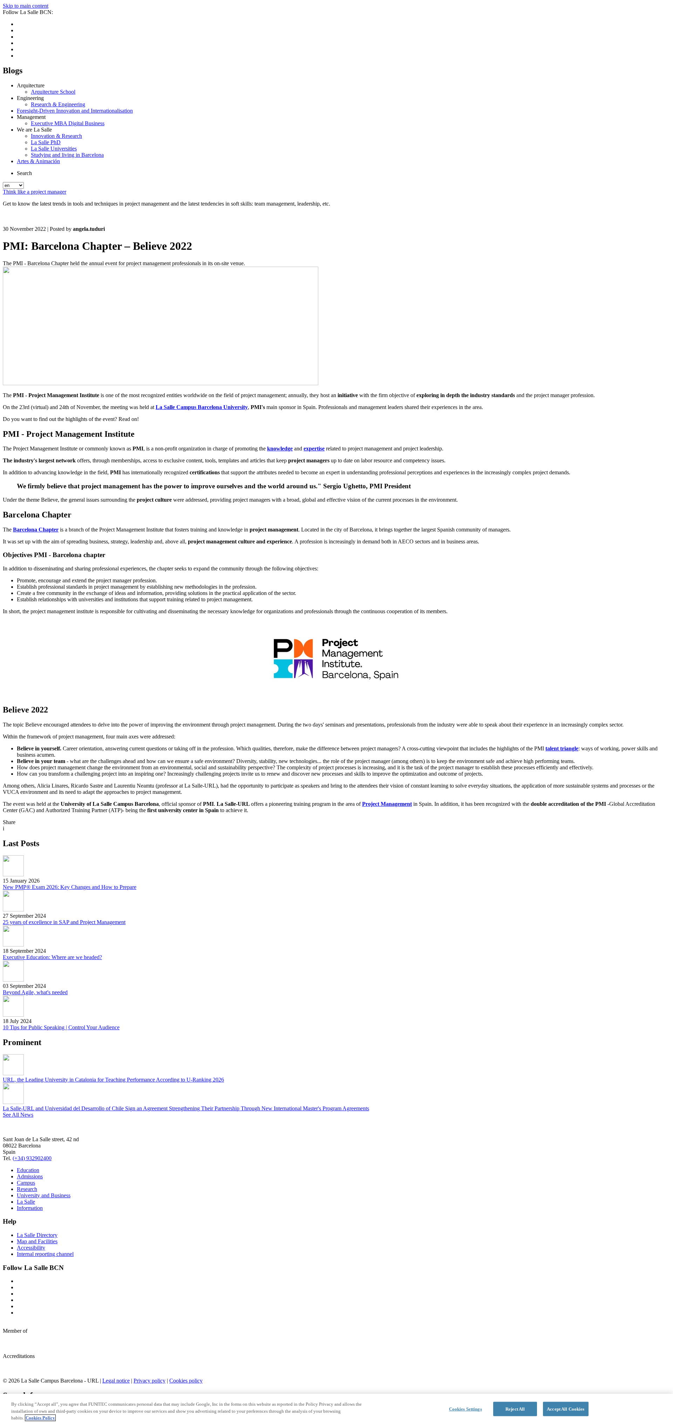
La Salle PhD (46, 142)
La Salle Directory (37, 1235)
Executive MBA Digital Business (67, 123)
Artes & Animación (38, 161)
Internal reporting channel (45, 1254)
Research (27, 1189)
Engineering (30, 98)
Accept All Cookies (565, 1408)
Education (28, 1170)
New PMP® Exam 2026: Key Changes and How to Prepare (69, 887)
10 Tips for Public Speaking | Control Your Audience (61, 1027)
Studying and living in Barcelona (67, 155)
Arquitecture (31, 85)
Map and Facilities (37, 1241)
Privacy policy (149, 1381)
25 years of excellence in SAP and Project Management (64, 922)
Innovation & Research (56, 136)
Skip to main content (25, 6)
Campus (26, 1183)
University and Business (43, 1195)
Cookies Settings (465, 1408)
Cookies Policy (40, 1417)
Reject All (515, 1408)
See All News (18, 1115)
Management (31, 117)
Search (24, 173)
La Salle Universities (54, 149)
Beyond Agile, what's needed (35, 992)
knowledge (280, 448)
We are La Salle (34, 130)
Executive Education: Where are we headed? (52, 957)
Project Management (387, 804)
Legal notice (116, 1381)
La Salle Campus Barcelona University (202, 407)
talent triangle (561, 748)
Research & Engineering (58, 104)
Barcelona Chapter (36, 530)
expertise (314, 448)
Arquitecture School (53, 92)
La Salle (26, 1202)
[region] (336, 1409)
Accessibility (31, 1248)
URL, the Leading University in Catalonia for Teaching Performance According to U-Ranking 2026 (113, 1080)
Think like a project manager (34, 192)
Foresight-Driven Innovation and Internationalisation (75, 111)
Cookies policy (186, 1381)
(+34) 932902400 (32, 1158)
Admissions (30, 1176)
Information (30, 1208)
